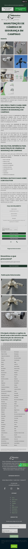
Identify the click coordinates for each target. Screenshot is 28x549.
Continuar (14, 546)
